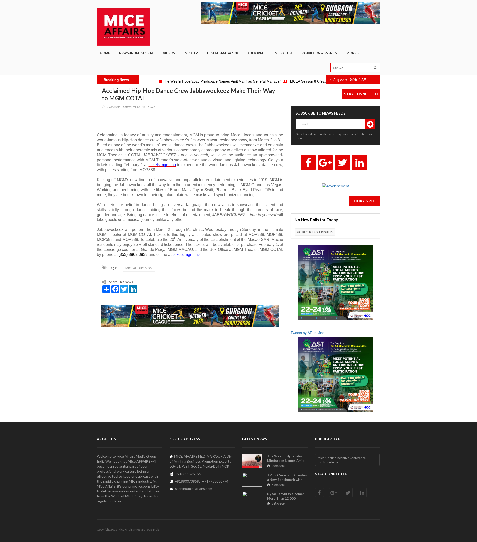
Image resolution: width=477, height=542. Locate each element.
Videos (169, 53)
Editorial (256, 53)
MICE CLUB (283, 53)
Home (105, 53)
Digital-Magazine (222, 53)
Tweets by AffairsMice (308, 332)
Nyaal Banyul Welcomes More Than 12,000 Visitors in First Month (286, 498)
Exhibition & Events (319, 53)
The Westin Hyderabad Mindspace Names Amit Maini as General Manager (202, 81)
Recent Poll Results (317, 232)
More (351, 53)
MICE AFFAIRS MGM (139, 268)
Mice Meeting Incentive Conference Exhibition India (342, 460)
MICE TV (191, 53)
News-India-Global (136, 53)
